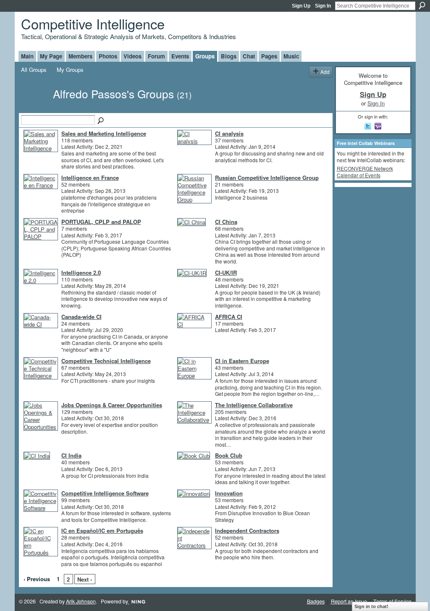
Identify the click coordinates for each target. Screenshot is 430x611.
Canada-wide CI (81, 317)
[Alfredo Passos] (34, 108)
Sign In (323, 6)
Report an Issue (349, 601)
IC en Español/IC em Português (102, 531)
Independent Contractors (247, 531)
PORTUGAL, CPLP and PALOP (101, 222)
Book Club (228, 455)
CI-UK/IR (226, 273)
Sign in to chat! (371, 606)
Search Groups (101, 121)
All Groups (34, 70)
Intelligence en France (90, 178)
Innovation (229, 493)
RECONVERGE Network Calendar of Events (365, 172)
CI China (226, 222)
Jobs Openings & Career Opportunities (111, 405)
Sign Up (301, 6)
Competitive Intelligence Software (105, 493)
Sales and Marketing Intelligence (103, 133)
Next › (84, 579)
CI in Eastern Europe (242, 361)
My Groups (70, 70)
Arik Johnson (81, 601)
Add (325, 71)
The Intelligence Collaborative (254, 405)
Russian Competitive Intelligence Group (267, 178)
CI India (71, 455)
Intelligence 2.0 (81, 273)
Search (422, 5)
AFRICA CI (228, 317)
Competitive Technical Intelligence (106, 361)
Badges (316, 601)
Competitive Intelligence (93, 23)
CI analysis (229, 133)
